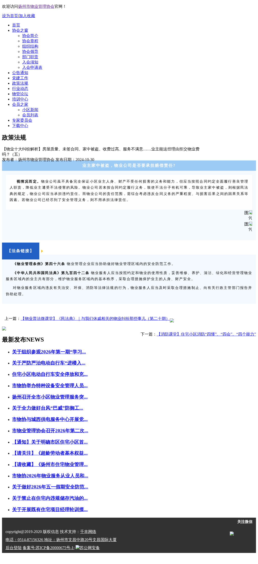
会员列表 (30, 115)
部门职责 (30, 57)
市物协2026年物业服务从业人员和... (50, 475)
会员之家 (20, 104)
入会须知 (30, 62)
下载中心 (20, 125)
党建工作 (20, 78)
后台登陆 (14, 548)
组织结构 (30, 46)
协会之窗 (20, 30)
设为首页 (10, 16)
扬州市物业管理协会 (36, 6)
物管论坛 (20, 94)
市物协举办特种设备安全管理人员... (50, 385)
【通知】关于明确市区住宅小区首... (50, 442)
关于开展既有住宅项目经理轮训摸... (50, 509)
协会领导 (30, 51)
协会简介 (30, 36)
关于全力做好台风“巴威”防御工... (47, 408)
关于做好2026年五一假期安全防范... (50, 486)
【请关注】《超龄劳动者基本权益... (50, 453)
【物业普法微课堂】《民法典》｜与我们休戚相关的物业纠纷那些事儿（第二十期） (95, 318)
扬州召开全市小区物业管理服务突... (50, 397)
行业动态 (20, 88)
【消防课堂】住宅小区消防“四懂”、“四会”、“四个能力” (206, 334)
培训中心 (20, 99)
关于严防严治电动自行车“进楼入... (48, 363)
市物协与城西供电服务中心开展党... (50, 419)
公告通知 (20, 73)
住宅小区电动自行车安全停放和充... (50, 374)
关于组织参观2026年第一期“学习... (49, 351)
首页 (16, 25)
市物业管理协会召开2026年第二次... (50, 430)
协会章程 (30, 41)
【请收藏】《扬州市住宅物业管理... (50, 464)
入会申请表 (32, 67)
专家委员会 (22, 120)
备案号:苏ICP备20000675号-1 (48, 548)
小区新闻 (30, 110)
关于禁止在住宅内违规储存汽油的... (50, 498)
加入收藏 (27, 16)
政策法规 (20, 83)
